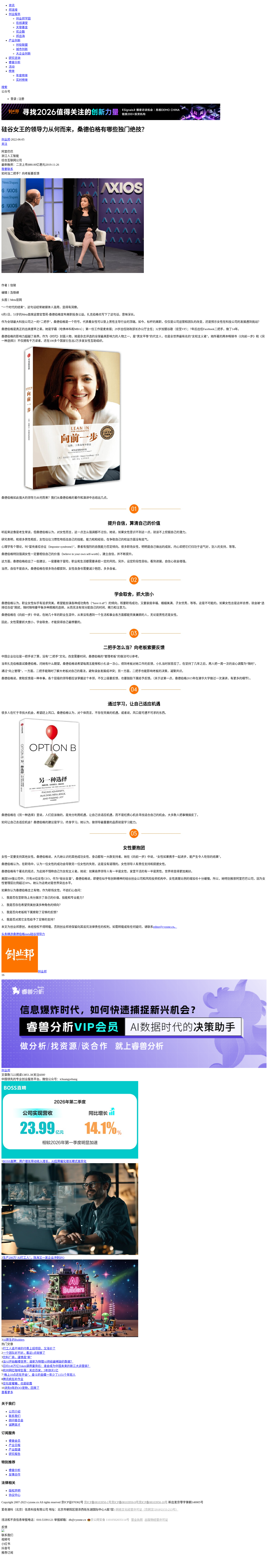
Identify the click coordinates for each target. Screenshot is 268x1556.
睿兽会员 (14, 1440)
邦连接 (13, 9)
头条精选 (7, 934)
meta (27, 934)
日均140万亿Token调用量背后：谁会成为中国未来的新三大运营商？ (46, 1366)
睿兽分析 (14, 62)
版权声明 (14, 1490)
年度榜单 (22, 75)
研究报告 (14, 1453)
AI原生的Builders (13, 1339)
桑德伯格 (19, 934)
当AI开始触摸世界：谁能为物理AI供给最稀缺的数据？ (38, 1361)
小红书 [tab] (5, 1543)
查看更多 (7, 1392)
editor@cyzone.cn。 (165, 926)
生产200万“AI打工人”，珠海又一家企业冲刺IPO (33, 1257)
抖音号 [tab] (5, 1548)
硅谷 (33, 934)
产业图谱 (14, 1449)
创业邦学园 (23, 18)
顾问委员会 (16, 1420)
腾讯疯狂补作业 (13, 1379)
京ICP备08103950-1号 (97, 1502)
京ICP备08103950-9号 (125, 1502)
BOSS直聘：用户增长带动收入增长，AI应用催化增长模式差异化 (44, 1161)
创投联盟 (22, 44)
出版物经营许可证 (156, 1519)
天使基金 (22, 27)
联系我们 (14, 1416)
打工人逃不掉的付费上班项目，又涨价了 (29, 1348)
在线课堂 (22, 22)
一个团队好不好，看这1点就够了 (24, 1352)
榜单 (12, 71)
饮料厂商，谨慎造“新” (17, 1357)
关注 (4, 143)
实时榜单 (22, 79)
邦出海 (20, 36)
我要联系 (7, 169)
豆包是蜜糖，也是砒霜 (17, 1383)
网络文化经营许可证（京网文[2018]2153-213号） (147, 1509)
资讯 (12, 5)
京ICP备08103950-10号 (153, 1502)
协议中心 (14, 1495)
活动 (12, 66)
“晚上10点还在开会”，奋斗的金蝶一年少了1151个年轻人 (39, 1374)
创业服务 (14, 14)
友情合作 (14, 1474)
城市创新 (22, 49)
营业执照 (137, 1519)
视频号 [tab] (5, 1539)
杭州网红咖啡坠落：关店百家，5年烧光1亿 (30, 1370)
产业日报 (14, 1445)
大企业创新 (23, 53)
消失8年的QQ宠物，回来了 (21, 1387)
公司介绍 (14, 1411)
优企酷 (20, 31)
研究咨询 (14, 57)
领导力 (40, 934)
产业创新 (14, 40)
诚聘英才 (14, 1424)
